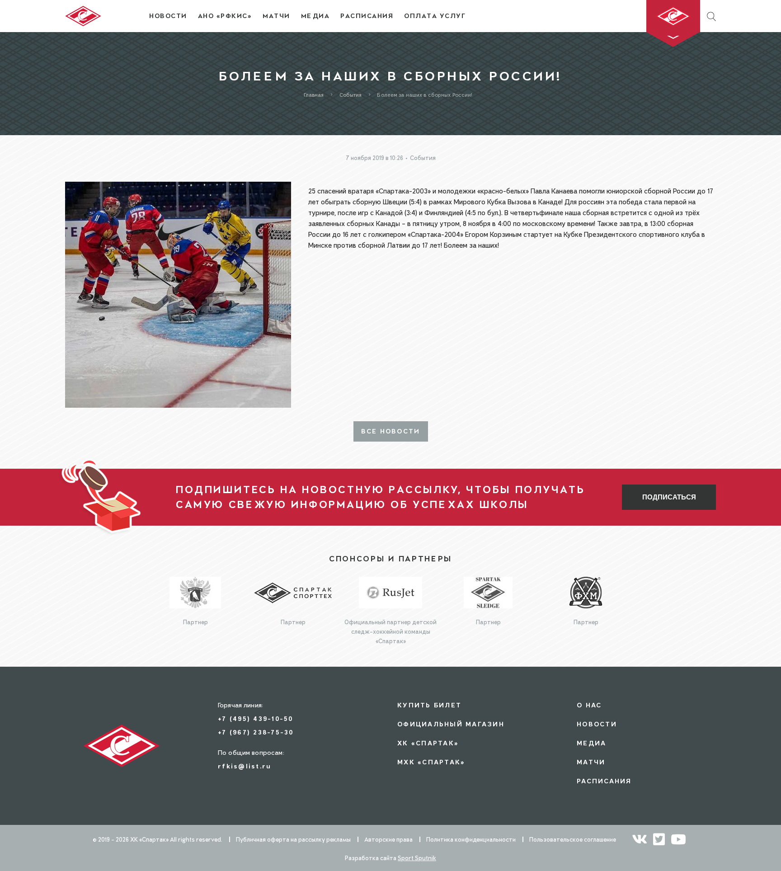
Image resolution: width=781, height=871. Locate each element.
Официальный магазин (450, 724)
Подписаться (669, 497)
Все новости (390, 431)
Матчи (591, 762)
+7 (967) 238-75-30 (256, 732)
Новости (597, 724)
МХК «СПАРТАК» (431, 762)
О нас (589, 705)
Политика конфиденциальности (471, 839)
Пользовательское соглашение (572, 839)
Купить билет (429, 705)
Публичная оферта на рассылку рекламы (293, 839)
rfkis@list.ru (244, 766)
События (423, 157)
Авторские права (388, 839)
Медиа (591, 743)
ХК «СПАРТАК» (428, 743)
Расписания (604, 781)
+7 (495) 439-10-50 (255, 718)
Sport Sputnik (417, 858)
